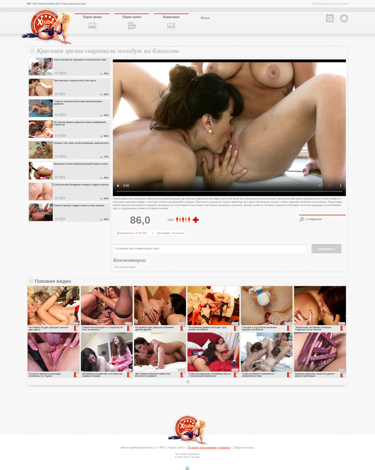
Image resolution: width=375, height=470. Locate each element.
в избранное (314, 219)
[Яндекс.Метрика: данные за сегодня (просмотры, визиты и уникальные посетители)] (187, 468)
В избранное (344, 19)
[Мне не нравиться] (170, 221)
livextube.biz (46, 26)
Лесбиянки (177, 233)
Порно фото (92, 16)
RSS (162, 447)
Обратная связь (244, 447)
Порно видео (131, 16)
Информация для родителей (330, 3)
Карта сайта (176, 447)
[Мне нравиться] (196, 220)
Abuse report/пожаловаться (138, 447)
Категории (171, 16)
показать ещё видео (187, 382)
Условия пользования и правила (209, 447)
